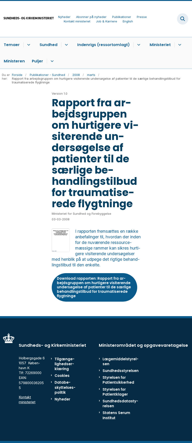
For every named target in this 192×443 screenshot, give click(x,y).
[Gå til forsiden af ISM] (27, 18)
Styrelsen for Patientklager (115, 392)
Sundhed (48, 44)
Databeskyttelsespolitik (65, 387)
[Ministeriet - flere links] (179, 44)
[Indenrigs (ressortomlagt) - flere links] (138, 44)
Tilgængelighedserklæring (64, 364)
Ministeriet (160, 44)
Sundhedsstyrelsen (121, 370)
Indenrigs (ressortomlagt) (103, 44)
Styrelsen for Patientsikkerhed (118, 380)
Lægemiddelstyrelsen (120, 361)
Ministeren (14, 61)
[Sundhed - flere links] (65, 44)
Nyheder (62, 399)
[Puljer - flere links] (51, 61)
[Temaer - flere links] (28, 44)
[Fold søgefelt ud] (182, 19)
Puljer (37, 61)
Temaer (12, 44)
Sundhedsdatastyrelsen (120, 403)
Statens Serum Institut (116, 415)
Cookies (62, 375)
